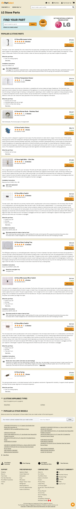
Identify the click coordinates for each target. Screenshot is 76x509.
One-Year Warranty (6, 478)
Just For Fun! (62, 484)
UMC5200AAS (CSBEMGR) (10, 450)
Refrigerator (23, 483)
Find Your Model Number (26, 487)
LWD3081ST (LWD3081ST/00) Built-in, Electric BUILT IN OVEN (56, 427)
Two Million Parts (42, 476)
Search (33, 24)
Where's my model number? (10, 27)
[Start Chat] (73, 505)
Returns (3, 474)
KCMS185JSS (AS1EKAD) (47, 439)
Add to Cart (69, 45)
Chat (49, 3)
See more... (8, 60)
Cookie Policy (41, 483)
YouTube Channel (63, 474)
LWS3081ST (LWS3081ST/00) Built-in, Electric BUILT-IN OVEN (20, 445)
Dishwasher (23, 476)
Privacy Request (42, 491)
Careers (40, 480)
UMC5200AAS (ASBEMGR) (47, 448)
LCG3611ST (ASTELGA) (46, 452)
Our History (41, 474)
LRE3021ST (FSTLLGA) (9, 432)
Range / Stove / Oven (25, 481)
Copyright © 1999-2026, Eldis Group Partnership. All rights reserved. (38, 506)
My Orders (56, 3)
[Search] (73, 7)
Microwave (22, 480)
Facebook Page (62, 477)
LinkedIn (61, 479)
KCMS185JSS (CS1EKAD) (10, 441)
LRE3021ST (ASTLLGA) (46, 429)
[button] (6, 7)
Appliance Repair (24, 472)
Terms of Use (41, 493)
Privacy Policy (41, 481)
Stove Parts (7, 405)
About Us (40, 472)
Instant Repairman (24, 474)
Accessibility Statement (44, 498)
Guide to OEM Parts (25, 489)
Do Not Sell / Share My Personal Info (46, 488)
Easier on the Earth (43, 478)
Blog (60, 481)
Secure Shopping (42, 494)
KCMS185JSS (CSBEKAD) (47, 441)
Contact (3, 481)
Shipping (3, 472)
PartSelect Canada (42, 500)
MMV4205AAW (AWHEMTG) (11, 452)
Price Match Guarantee (7, 480)
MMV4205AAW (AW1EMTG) (48, 450)
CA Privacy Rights (42, 485)
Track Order (4, 476)
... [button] (41, 365)
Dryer (21, 478)
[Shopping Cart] (73, 3)
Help (2, 483)
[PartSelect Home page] (7, 3)
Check (69, 419)
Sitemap (40, 496)
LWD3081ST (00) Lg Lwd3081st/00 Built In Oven (16, 429)
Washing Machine (24, 485)
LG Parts (43, 405)
